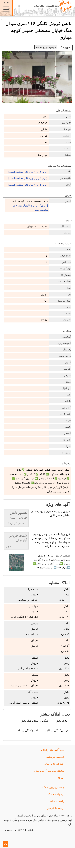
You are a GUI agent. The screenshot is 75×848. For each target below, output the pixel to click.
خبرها (61, 777)
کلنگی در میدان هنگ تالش (35, 720)
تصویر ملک (65, 47)
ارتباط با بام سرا (55, 808)
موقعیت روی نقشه (46, 47)
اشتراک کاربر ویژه (54, 763)
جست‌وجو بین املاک (53, 787)
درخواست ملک (56, 794)
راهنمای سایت (56, 801)
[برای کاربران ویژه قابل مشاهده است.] (27, 172)
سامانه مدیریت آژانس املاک (48, 770)
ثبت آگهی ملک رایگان (52, 749)
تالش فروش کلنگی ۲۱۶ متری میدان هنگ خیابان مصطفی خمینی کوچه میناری (38, 30)
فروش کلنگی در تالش (56, 730)
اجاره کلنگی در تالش (27, 730)
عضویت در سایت (55, 756)
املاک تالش (62, 720)
